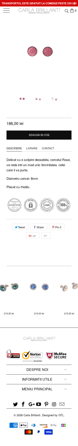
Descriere (14, 148)
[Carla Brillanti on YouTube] (39, 404)
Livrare (31, 148)
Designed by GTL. (53, 415)
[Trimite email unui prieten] (46, 235)
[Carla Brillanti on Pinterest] (46, 404)
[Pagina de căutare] (66, 10)
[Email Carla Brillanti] (62, 404)
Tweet (21, 227)
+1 (34, 236)
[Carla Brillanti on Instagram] (54, 404)
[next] (67, 54)
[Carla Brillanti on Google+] (31, 404)
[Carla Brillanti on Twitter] (15, 404)
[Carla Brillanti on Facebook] (23, 404)
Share (40, 227)
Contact (48, 148)
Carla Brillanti (32, 415)
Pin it (58, 227)
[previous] (10, 54)
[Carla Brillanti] (39, 10)
